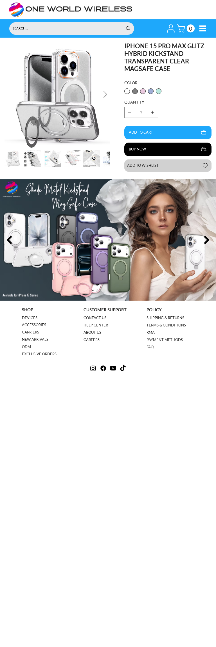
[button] (171, 28)
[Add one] (152, 112)
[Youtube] (113, 368)
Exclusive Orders (39, 354)
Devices (29, 318)
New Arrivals (35, 339)
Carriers (30, 332)
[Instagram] (93, 368)
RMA (151, 332)
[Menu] (203, 28)
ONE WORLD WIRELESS (78, 9)
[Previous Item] (9, 240)
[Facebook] (103, 368)
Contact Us (95, 318)
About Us (92, 332)
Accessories (34, 325)
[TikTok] (123, 368)
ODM (26, 346)
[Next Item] (105, 94)
